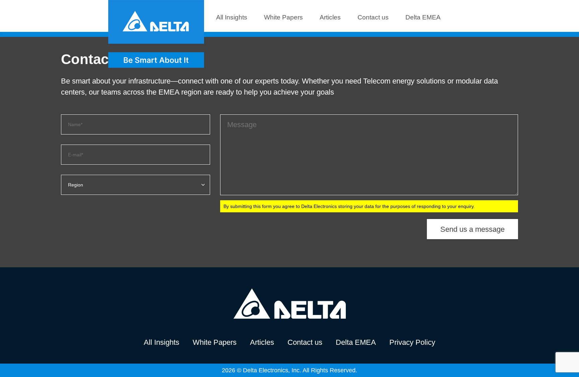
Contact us (373, 17)
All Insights (231, 17)
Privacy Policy (412, 342)
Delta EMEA (423, 17)
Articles (330, 17)
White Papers (283, 17)
